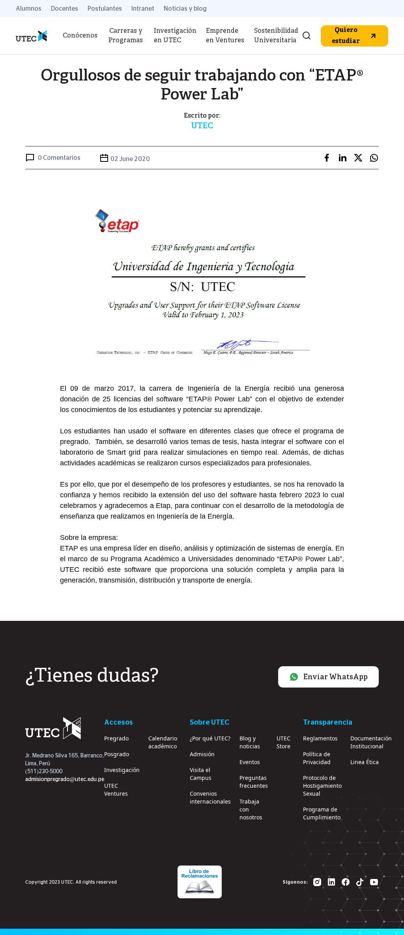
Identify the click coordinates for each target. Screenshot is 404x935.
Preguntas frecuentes (253, 781)
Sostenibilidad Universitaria (276, 36)
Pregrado (116, 738)
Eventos (249, 762)
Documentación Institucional (371, 742)
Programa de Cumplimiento (321, 813)
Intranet (142, 9)
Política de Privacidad (317, 758)
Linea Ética (364, 762)
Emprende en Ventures (225, 36)
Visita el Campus (200, 773)
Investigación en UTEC (175, 36)
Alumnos (28, 9)
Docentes (64, 9)
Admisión (202, 754)
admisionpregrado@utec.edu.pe (64, 779)
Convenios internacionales (210, 797)
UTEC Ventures (116, 789)
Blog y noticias (249, 742)
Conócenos (80, 36)
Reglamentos (320, 738)
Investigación (122, 770)
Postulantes (105, 9)
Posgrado (116, 754)
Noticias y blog (185, 9)
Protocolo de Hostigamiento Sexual (322, 785)
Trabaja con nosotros (250, 809)
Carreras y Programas (125, 36)
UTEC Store (283, 742)
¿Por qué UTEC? (210, 738)
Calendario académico (162, 742)
